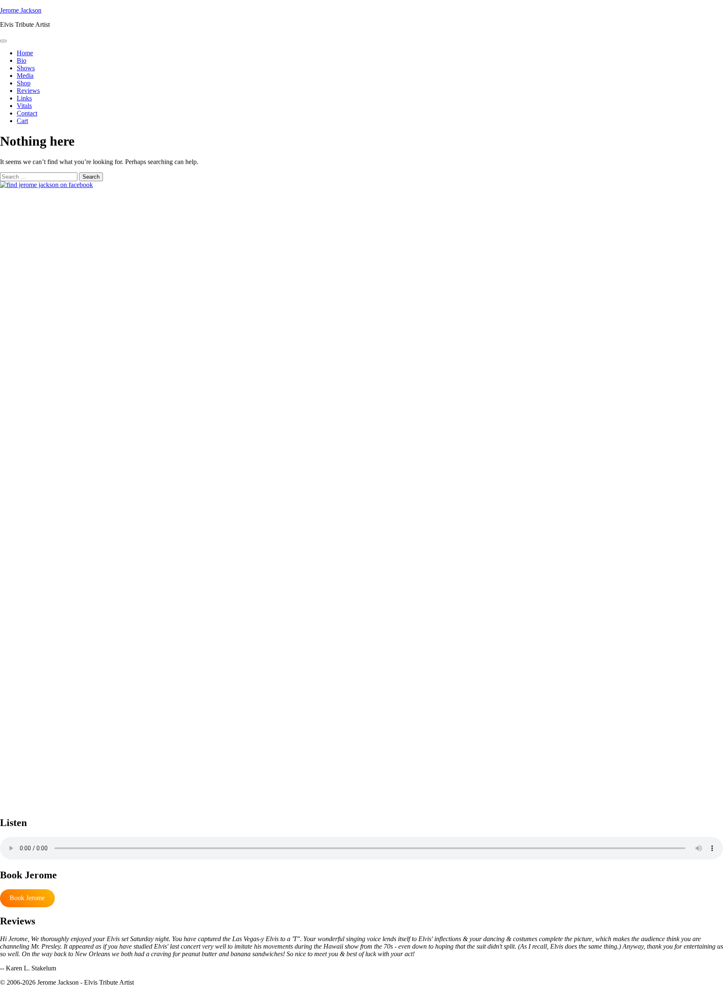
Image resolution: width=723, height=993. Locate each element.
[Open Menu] (3, 41)
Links (24, 98)
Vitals (24, 105)
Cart (22, 120)
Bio (21, 60)
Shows (26, 68)
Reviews (28, 90)
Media (25, 75)
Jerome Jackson (20, 10)
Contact (27, 113)
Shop (24, 83)
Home (25, 52)
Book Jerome (27, 897)
